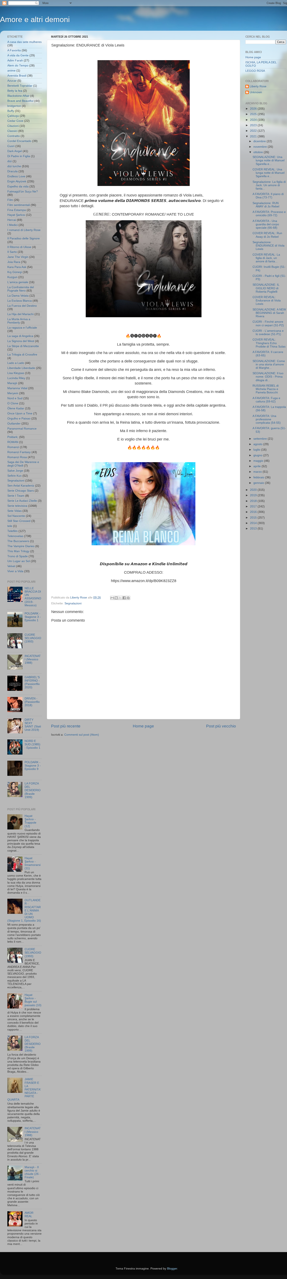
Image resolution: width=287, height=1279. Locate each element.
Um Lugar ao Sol (18, 561)
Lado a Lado (15, 363)
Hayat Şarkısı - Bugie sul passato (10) (33, 1000)
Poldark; (12, 437)
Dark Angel (14, 151)
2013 (254, 528)
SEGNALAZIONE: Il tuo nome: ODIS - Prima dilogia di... (268, 377)
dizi (9, 161)
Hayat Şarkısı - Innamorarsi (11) (33, 863)
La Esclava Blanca (19, 300)
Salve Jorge (15, 470)
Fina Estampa (16, 210)
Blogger (172, 1268)
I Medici (12, 225)
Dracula (12, 171)
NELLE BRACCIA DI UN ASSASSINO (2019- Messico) (33, 597)
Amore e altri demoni (35, 19)
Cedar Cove (15, 120)
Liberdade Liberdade (21, 368)
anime (11, 70)
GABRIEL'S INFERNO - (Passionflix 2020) (32, 682)
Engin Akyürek (16, 181)
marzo (258, 471)
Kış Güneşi (14, 272)
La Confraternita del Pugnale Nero (20, 289)
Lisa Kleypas (15, 373)
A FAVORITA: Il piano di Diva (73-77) (268, 195)
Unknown (256, 92)
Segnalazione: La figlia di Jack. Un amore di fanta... (269, 185)
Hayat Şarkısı (16, 214)
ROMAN (12, 442)
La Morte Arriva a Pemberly (18, 321)
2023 (254, 125)
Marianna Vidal (17, 388)
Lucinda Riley (16, 378)
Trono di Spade (17, 556)
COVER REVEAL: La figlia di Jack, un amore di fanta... (266, 258)
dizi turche (14, 166)
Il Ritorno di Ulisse (19, 247)
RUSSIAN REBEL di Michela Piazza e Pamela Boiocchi (266, 389)
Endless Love (16, 176)
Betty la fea (14, 90)
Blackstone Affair (18, 95)
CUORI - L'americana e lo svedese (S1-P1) (268, 332)
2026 (254, 108)
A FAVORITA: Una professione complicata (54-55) (267, 419)
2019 (254, 495)
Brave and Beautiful (20, 100)
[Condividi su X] (120, 598)
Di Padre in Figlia (18, 156)
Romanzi (13, 447)
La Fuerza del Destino (22, 305)
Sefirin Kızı (14, 475)
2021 (254, 136)
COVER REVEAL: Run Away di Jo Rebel (267, 235)
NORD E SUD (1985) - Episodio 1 (32, 744)
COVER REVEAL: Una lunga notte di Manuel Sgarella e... (268, 173)
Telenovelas (15, 536)
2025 (254, 114)
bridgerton (14, 105)
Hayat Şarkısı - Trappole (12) (30, 821)
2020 (254, 489)
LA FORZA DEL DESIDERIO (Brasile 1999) (33, 790)
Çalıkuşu (13, 115)
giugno (258, 455)
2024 (254, 119)
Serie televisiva (17, 505)
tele (9, 526)
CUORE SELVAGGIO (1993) (33, 638)
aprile (257, 466)
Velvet (11, 566)
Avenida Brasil (16, 75)
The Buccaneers (18, 541)
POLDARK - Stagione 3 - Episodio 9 (33, 766)
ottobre (258, 152)
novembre (260, 146)
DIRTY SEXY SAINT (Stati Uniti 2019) (33, 725)
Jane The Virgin (17, 257)
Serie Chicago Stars (20, 490)
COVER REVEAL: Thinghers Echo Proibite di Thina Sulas (269, 343)
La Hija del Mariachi (20, 314)
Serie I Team (15, 495)
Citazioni (13, 125)
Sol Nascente (16, 515)
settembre (260, 438)
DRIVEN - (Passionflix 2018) (32, 702)
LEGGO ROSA (255, 70)
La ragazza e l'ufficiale (22, 327)
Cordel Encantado (19, 141)
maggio (258, 460)
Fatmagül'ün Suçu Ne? (22, 191)
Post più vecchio (221, 726)
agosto (258, 444)
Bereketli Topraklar (19, 85)
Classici (12, 131)
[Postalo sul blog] (116, 598)
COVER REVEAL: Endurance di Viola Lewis (267, 300)
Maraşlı (12, 383)
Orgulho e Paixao (18, 418)
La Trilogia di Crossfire (22, 354)
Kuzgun (12, 277)
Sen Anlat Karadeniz (20, 485)
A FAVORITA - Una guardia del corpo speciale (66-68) (266, 224)
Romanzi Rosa (17, 457)
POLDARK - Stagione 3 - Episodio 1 (33, 617)
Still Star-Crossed (18, 521)
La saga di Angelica (20, 336)
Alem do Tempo (17, 65)
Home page (143, 726)
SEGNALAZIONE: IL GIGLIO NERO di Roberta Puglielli (266, 288)
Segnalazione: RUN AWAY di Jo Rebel (266, 205)
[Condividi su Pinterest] (128, 598)
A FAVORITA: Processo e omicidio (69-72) (269, 213)
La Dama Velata (18, 295)
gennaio (259, 482)
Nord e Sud (14, 398)
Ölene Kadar (15, 408)
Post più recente (65, 726)
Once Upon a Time (19, 413)
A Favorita (14, 50)
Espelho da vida (18, 186)
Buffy (10, 111)
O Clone (12, 403)
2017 (254, 506)
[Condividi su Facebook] (124, 598)
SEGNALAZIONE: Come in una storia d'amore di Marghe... (269, 364)
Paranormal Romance (22, 428)
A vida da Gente (18, 55)
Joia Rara (13, 262)
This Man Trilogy (18, 551)
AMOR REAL (29, 1214)
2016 (254, 511)
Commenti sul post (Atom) (81, 734)
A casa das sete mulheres (24, 42)
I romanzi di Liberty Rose (24, 230)
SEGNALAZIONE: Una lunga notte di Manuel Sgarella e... (268, 160)
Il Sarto (12, 251)
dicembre (260, 141)
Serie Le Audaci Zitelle (22, 500)
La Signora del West (20, 341)
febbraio (259, 477)
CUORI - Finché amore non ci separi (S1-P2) (268, 323)
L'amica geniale (17, 282)
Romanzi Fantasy (19, 452)
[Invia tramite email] (112, 598)
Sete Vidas (14, 510)
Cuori (10, 146)
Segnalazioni (73, 603)
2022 (254, 130)
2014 (254, 523)
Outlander (14, 423)
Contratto (13, 136)
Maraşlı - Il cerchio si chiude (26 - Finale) (33, 1172)
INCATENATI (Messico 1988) (33, 659)
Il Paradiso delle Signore (23, 238)
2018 (254, 501)
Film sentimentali (18, 205)
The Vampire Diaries (20, 546)
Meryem (12, 393)
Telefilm (12, 531)
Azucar (12, 80)
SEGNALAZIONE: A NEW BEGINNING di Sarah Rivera (269, 313)
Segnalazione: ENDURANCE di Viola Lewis (268, 246)
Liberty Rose (258, 86)
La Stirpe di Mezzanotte (23, 346)
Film (10, 200)
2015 (254, 517)
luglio (257, 449)
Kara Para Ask (16, 267)
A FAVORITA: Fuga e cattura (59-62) (266, 400)
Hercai (11, 220)
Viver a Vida (15, 571)
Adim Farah (15, 60)
